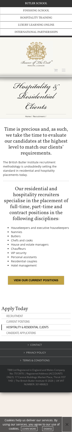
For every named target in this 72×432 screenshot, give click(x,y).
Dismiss (48, 428)
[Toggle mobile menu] (64, 70)
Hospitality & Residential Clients (27, 327)
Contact (36, 345)
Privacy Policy (36, 352)
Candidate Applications (21, 333)
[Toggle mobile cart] (56, 70)
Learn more (29, 428)
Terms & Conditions (36, 360)
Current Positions (18, 321)
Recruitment (14, 316)
